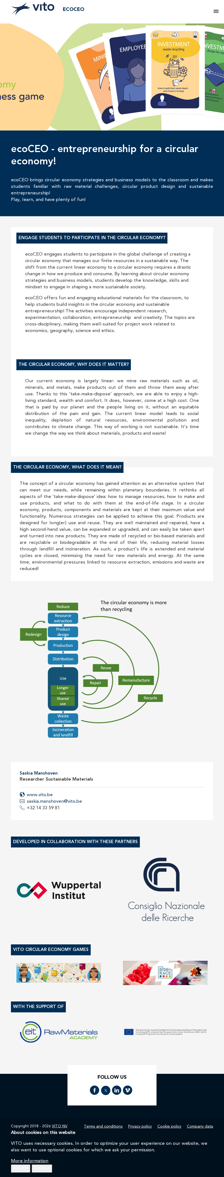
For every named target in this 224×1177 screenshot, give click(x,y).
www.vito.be (40, 795)
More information (29, 1161)
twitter (105, 1090)
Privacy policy (140, 1126)
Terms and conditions (103, 1126)
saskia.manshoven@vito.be (54, 801)
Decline (42, 1168)
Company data (200, 1126)
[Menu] (216, 11)
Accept (20, 1168)
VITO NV (59, 1126)
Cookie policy (169, 1126)
